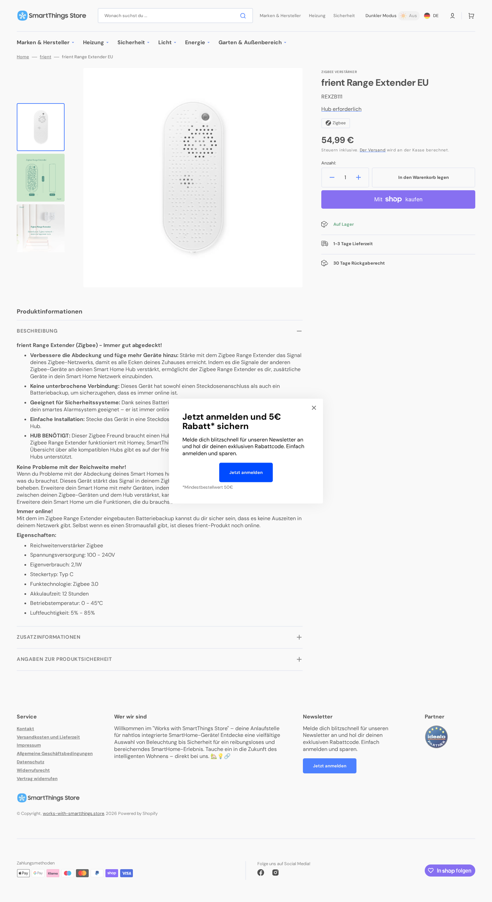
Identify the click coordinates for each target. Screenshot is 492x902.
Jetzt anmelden (246, 472)
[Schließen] (314, 407)
